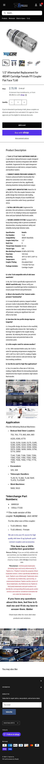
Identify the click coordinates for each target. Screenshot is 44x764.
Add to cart (22, 125)
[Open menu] (4, 5)
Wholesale (12, 18)
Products (4, 18)
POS (3, 759)
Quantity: (5, 102)
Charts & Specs (20, 18)
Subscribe (9, 712)
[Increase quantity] (24, 102)
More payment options (22, 138)
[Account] (36, 5)
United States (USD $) (9, 723)
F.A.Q (28, 18)
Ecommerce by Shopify (13, 759)
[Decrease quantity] (11, 102)
